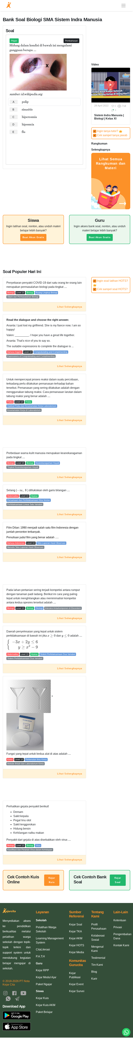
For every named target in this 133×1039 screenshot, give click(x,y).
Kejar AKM (75, 938)
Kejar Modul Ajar (46, 977)
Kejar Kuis (51, 880)
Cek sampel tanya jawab (110, 135)
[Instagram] (5, 992)
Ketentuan (119, 920)
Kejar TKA (75, 931)
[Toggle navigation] (123, 5)
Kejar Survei (76, 991)
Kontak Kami (121, 945)
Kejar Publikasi (75, 975)
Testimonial (98, 957)
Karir (94, 978)
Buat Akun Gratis (33, 237)
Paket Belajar (44, 1012)
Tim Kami (97, 964)
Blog (94, 971)
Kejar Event (76, 984)
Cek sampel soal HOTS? (111, 289)
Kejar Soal (117, 880)
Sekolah (41, 920)
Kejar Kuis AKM (45, 1005)
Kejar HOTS (76, 945)
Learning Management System (50, 940)
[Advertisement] (44, 146)
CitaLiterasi (43, 949)
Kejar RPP (42, 970)
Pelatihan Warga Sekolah (46, 929)
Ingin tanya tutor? (106, 131)
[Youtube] (23, 992)
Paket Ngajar (44, 984)
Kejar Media (76, 952)
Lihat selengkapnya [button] (69, 307)
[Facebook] (14, 992)
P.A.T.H (40, 956)
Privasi (117, 927)
